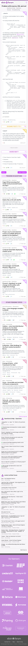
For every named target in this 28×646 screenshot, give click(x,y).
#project (15, 410)
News (3, 324)
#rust (8, 355)
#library (4, 337)
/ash (3, 294)
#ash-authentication (10, 294)
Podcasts (12, 504)
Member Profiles (15, 527)
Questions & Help (11, 8)
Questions (18, 8)
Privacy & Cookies (22, 644)
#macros (9, 9)
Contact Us (7, 641)
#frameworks (14, 372)
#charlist (9, 257)
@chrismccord (20, 34)
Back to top (22, 416)
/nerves (4, 372)
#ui (12, 390)
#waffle (9, 207)
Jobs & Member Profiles (6, 527)
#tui (17, 355)
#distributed (15, 337)
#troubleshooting (16, 9)
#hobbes (21, 337)
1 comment (6, 116)
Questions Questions (21, 471)
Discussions (16, 306)
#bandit (9, 275)
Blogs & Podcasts (5, 489)
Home (5, 164)
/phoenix (4, 191)
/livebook (4, 257)
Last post (23, 167)
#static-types (5, 316)
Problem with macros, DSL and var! (14, 6)
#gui (19, 372)
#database (9, 337)
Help (13, 641)
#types (19, 316)
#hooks (20, 390)
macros (6, 159)
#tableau (18, 392)
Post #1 (23, 143)
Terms (15, 644)
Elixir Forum (13, 475)
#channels (9, 241)
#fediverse (9, 410)
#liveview (16, 390)
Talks (12, 485)
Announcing (9, 324)
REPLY (4, 172)
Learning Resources (5, 485)
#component (12, 392)
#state (8, 374)
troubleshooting (8, 161)
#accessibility (5, 392)
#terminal (12, 355)
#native (4, 374)
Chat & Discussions (7, 306)
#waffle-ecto (15, 207)
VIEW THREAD (22, 172)
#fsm (3, 318)
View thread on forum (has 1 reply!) (12, 157)
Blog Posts (12, 489)
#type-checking (13, 316)
